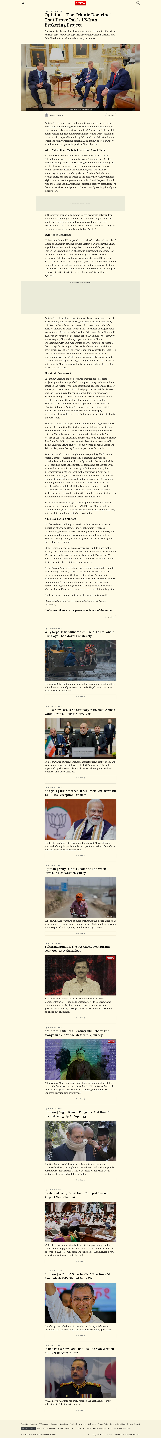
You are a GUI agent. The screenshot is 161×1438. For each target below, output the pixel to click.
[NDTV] (80, 3)
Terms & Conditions (118, 1424)
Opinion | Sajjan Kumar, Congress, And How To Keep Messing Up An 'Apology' (77, 1115)
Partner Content (133, 1424)
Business (52, 1428)
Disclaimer (64, 1424)
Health (95, 1428)
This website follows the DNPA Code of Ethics (38, 1435)
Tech (79, 1428)
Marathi (126, 1428)
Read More (79, 697)
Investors (82, 1424)
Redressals (92, 1424)
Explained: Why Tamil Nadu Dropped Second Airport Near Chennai (76, 1196)
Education (87, 1428)
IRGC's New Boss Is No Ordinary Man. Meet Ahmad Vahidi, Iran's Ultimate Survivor (80, 712)
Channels (54, 1424)
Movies (61, 1428)
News (39, 1428)
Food (74, 1428)
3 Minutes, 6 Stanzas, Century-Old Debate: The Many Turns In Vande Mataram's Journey (77, 1033)
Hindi (45, 1428)
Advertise (33, 1424)
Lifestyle (102, 1428)
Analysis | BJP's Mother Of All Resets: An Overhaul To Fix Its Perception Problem (80, 793)
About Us (24, 1424)
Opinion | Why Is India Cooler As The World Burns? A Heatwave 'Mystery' (76, 871)
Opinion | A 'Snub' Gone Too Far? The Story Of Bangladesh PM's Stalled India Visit (77, 1277)
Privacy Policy (103, 1424)
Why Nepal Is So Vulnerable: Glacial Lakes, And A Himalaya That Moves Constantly (80, 634)
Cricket (68, 1428)
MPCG (109, 1428)
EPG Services (44, 1424)
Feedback (73, 1424)
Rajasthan (118, 1428)
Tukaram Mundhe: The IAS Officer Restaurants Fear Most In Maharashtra (77, 949)
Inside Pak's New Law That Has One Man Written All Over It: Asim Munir (79, 1351)
